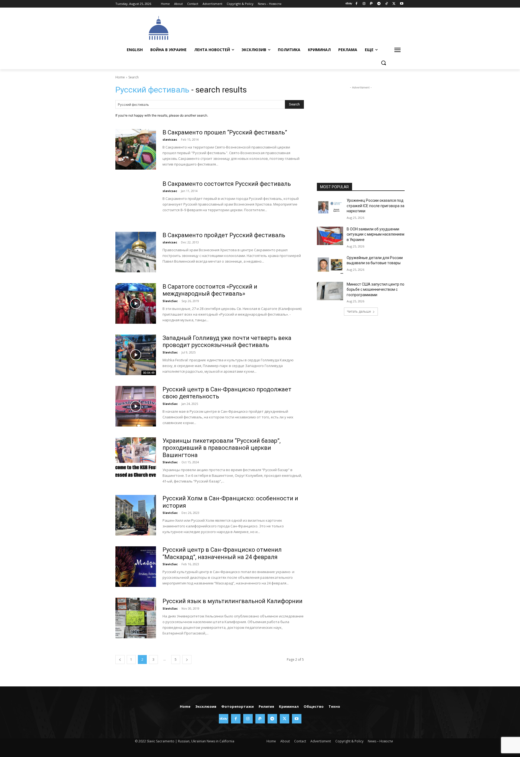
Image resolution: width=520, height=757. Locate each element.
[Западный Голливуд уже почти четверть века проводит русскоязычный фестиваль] (135, 355)
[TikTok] (387, 4)
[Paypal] (371, 4)
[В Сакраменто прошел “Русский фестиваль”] (135, 149)
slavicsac (169, 139)
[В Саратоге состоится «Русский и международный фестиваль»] (135, 303)
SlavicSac (170, 301)
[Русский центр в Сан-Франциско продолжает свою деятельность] (135, 406)
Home (120, 77)
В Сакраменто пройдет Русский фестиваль (223, 235)
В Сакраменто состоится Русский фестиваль (226, 183)
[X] (394, 4)
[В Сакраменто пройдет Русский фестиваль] (135, 252)
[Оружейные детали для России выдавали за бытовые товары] (330, 264)
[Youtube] (401, 4)
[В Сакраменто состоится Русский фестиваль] (135, 200)
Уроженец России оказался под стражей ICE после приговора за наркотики (375, 205)
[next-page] (186, 659)
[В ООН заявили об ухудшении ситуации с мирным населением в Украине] (330, 236)
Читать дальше (359, 311)
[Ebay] (349, 4)
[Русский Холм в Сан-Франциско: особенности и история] (135, 515)
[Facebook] (356, 4)
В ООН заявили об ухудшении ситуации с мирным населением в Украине (375, 234)
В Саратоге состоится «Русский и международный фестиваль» (209, 290)
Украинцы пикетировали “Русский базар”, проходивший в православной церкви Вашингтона (221, 447)
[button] (383, 62)
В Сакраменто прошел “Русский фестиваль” (224, 132)
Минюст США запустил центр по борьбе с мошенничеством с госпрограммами (375, 289)
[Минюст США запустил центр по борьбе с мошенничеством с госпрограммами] (330, 291)
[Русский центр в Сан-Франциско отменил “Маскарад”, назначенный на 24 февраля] (135, 566)
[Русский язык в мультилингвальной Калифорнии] (135, 618)
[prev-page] (120, 659)
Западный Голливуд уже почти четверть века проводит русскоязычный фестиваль (226, 341)
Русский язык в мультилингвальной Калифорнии (232, 601)
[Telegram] (379, 4)
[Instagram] (364, 4)
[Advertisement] (300, 27)
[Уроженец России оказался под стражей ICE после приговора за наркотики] (330, 207)
